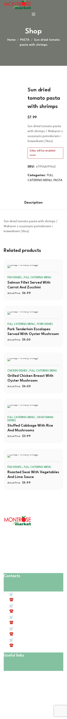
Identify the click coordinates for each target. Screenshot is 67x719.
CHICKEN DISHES (17, 370)
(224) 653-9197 (24, 634)
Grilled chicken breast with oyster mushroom (30, 378)
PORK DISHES (45, 324)
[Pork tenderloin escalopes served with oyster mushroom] (33, 313)
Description (33, 202)
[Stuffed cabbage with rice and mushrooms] (33, 406)
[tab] (33, 203)
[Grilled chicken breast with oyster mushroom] (33, 359)
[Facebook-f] (7, 703)
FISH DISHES (14, 277)
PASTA (24, 39)
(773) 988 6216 (24, 645)
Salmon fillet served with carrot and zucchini (28, 285)
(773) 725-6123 (24, 622)
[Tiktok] (18, 703)
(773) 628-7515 (24, 611)
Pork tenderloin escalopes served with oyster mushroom (33, 331)
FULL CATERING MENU (37, 277)
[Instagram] (29, 703)
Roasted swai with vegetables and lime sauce (33, 474)
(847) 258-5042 (24, 599)
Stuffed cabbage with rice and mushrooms (30, 428)
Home (11, 39)
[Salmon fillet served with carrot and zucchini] (33, 266)
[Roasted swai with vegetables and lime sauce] (33, 456)
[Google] (39, 703)
